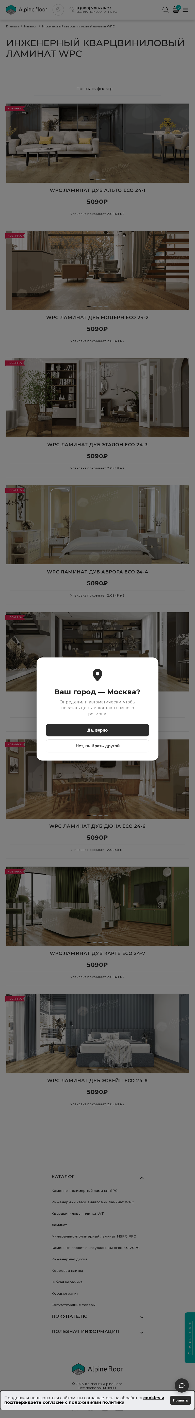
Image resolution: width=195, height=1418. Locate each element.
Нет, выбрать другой (98, 746)
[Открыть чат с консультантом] (182, 1385)
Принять (180, 1400)
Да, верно (97, 730)
